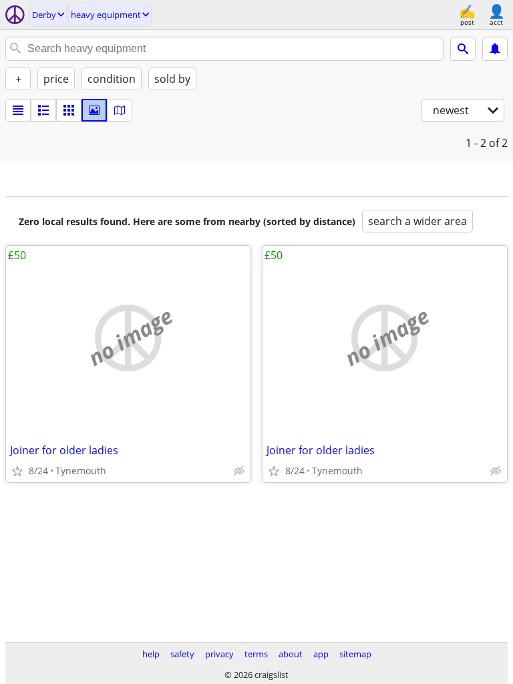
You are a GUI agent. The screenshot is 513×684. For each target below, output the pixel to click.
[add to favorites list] (17, 471)
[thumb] (43, 110)
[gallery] (94, 110)
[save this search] (495, 49)
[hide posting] (239, 471)
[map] (119, 110)
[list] (18, 110)
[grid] (68, 110)
